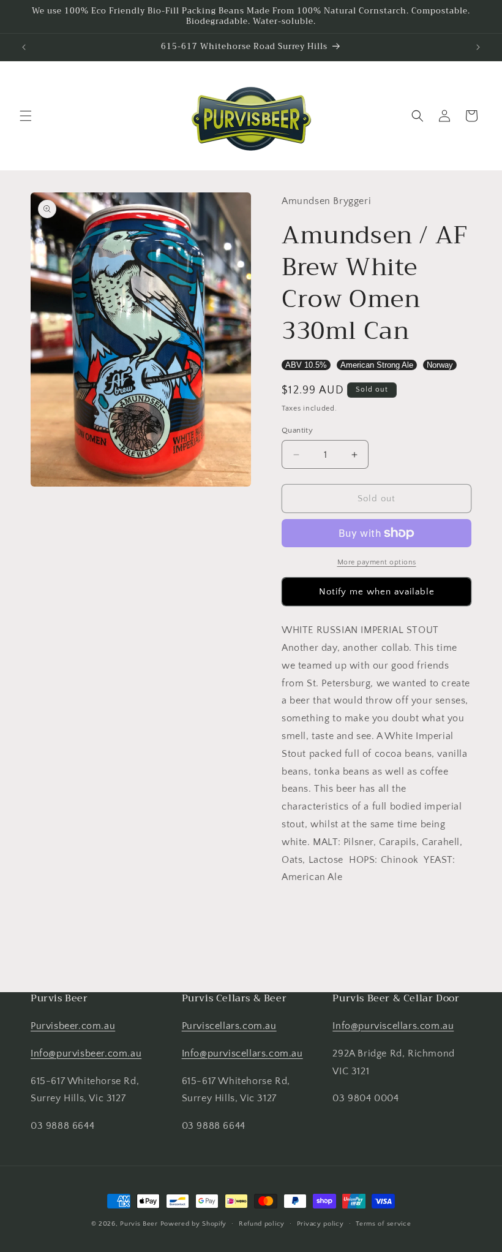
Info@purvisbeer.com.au (86, 1053)
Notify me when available (377, 591)
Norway (440, 365)
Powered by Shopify (193, 1223)
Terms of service (383, 1223)
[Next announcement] (478, 47)
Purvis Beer (139, 1223)
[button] (25, 115)
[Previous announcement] (23, 47)
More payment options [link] (376, 562)
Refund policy (262, 1223)
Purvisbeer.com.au (73, 1025)
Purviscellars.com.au (229, 1025)
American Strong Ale (376, 365)
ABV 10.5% (306, 365)
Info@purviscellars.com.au (242, 1053)
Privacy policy (320, 1223)
